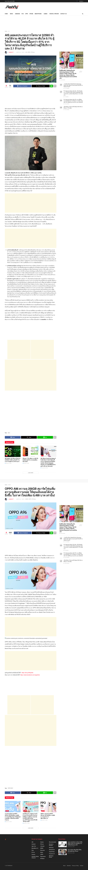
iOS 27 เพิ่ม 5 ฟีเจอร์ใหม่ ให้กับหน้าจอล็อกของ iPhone (74, 850)
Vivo (22, 13)
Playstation (43, 856)
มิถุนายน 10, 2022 (44, 820)
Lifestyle (42, 846)
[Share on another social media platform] (54, 86)
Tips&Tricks (52, 851)
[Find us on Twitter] (78, 1)
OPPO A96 (10, 788)
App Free (34, 846)
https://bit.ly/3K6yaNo (27, 672)
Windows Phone (51, 856)
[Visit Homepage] (12, 7)
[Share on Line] (51, 86)
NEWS (11, 13)
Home (6, 13)
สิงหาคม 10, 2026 (8, 463)
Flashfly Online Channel (35, 857)
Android (33, 844)
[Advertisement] (58, 7)
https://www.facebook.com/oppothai (30, 675)
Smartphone (38, 13)
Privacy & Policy (75, 865)
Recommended (52, 842)
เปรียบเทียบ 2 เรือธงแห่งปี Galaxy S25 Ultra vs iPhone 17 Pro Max (73, 107)
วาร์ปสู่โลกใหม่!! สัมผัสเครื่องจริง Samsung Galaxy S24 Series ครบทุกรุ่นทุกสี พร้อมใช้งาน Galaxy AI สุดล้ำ (73, 85)
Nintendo (42, 850)
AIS (8, 31)
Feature (33, 854)
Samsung (17, 13)
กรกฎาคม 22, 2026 (44, 467)
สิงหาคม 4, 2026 (26, 463)
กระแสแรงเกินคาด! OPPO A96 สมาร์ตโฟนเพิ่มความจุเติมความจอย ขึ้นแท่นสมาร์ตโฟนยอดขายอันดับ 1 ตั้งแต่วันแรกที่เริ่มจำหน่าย (12, 817)
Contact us (81, 1)
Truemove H (52, 853)
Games (45, 13)
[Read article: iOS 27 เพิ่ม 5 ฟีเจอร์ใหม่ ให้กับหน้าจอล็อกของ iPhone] (62, 852)
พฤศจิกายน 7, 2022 (20, 52)
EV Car (33, 852)
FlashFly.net (10, 865)
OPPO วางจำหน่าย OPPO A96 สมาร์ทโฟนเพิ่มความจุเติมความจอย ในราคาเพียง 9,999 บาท (48, 816)
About (64, 865)
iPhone (31, 13)
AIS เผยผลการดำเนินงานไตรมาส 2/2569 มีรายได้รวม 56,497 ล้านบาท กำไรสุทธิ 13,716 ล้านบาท (12, 460)
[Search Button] (82, 13)
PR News (33, 52)
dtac (33, 850)
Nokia (41, 852)
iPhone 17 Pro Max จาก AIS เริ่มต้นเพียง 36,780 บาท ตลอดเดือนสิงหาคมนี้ (30, 460)
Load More (30, 472)
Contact (81, 865)
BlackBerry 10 (35, 848)
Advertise (69, 865)
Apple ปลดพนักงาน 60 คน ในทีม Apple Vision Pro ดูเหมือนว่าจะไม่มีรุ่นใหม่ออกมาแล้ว (75, 843)
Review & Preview (54, 13)
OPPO (26, 13)
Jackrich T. (11, 52)
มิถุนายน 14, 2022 (8, 821)
